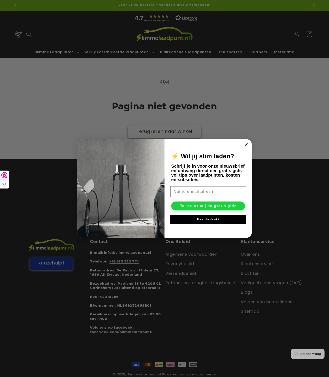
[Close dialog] (246, 144)
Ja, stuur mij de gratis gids (208, 206)
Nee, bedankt (208, 219)
